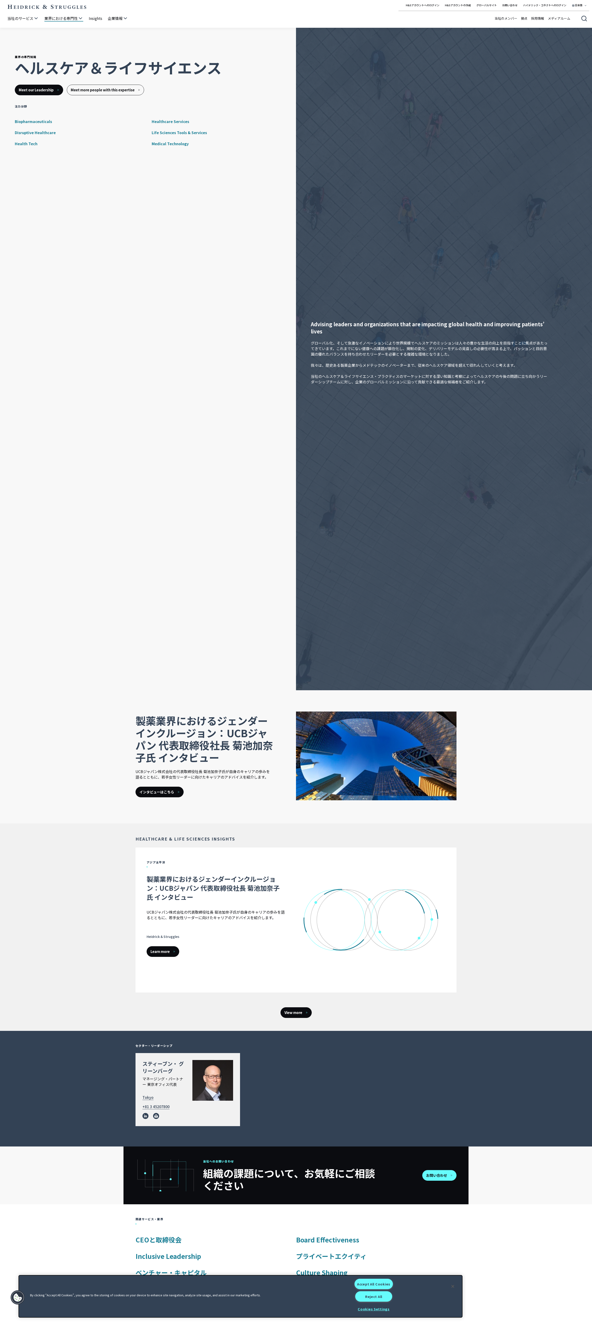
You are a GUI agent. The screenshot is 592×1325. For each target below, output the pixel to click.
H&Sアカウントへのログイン (422, 5)
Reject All (373, 1296)
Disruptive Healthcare (35, 132)
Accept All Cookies (373, 1284)
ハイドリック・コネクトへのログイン (544, 5)
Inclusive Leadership (168, 1256)
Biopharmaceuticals (33, 121)
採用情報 (537, 18)
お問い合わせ (510, 5)
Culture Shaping (322, 1272)
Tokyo (148, 1097)
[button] (17, 1297)
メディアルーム (559, 18)
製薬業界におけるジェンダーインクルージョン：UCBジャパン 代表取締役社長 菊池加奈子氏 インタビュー (213, 888)
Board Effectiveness (327, 1239)
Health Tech (26, 143)
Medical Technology (170, 143)
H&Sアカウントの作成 (458, 5)
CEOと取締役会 (159, 1239)
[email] (156, 1116)
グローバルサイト (486, 5)
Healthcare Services (170, 121)
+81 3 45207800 (156, 1106)
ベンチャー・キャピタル (171, 1272)
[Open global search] (584, 18)
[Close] (453, 1286)
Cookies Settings (374, 1309)
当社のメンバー (506, 18)
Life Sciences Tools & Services (179, 132)
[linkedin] (145, 1116)
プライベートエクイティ (331, 1256)
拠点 (524, 18)
